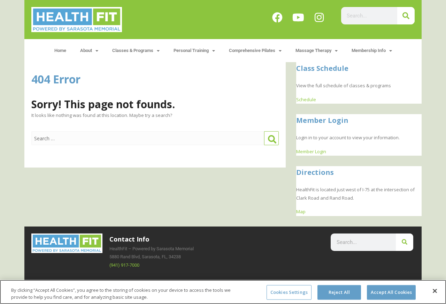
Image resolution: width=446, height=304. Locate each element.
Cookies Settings (289, 292)
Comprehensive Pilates (252, 50)
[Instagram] (319, 17)
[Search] (406, 15)
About (86, 50)
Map (301, 211)
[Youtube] (298, 17)
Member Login (311, 151)
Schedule (306, 99)
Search (271, 138)
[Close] (435, 291)
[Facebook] (277, 17)
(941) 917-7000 (124, 265)
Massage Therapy (313, 50)
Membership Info (369, 50)
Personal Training (191, 50)
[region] (223, 292)
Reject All (339, 292)
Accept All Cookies (391, 292)
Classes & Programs (132, 50)
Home (60, 50)
